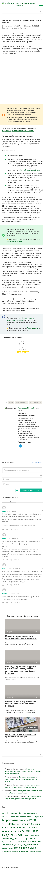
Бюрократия (10, 820)
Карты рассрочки (11, 827)
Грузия (22, 820)
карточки (19, 847)
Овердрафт (29, 835)
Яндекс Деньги (25, 845)
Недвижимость (22, 402)
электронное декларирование (30, 851)
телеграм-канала (28, 430)
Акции (22, 813)
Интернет (16, 824)
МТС (28, 831)
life (3, 813)
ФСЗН (18, 842)
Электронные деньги (10, 845)
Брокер (39, 816)
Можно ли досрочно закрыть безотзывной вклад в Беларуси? (21, 637)
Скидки (12, 838)
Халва (23, 841)
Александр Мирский (26, 408)
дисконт (35, 844)
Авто (15, 813)
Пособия (5, 839)
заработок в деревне (7, 848)
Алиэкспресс (31, 813)
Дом (11, 402)
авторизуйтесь (37, 462)
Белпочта (14, 817)
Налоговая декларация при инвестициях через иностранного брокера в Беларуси (23, 771)
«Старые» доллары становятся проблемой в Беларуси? (20, 735)
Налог (34, 830)
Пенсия (37, 835)
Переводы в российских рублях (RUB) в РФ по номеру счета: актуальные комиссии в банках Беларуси (20, 669)
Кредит (13, 831)
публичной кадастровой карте (29, 170)
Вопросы (5, 28)
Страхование (30, 838)
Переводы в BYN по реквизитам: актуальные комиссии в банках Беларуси (20, 703)
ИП (11, 823)
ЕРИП (32, 820)
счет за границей (13, 851)
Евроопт (5, 824)
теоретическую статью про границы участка (18, 131)
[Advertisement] (22, 79)
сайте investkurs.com (14, 241)
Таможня (12, 842)
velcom (8, 813)
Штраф (29, 842)
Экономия (37, 841)
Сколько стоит (20, 839)
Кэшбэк (22, 831)
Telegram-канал (33, 328)
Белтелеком (24, 817)
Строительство (36, 402)
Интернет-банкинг (30, 824)
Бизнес (32, 817)
